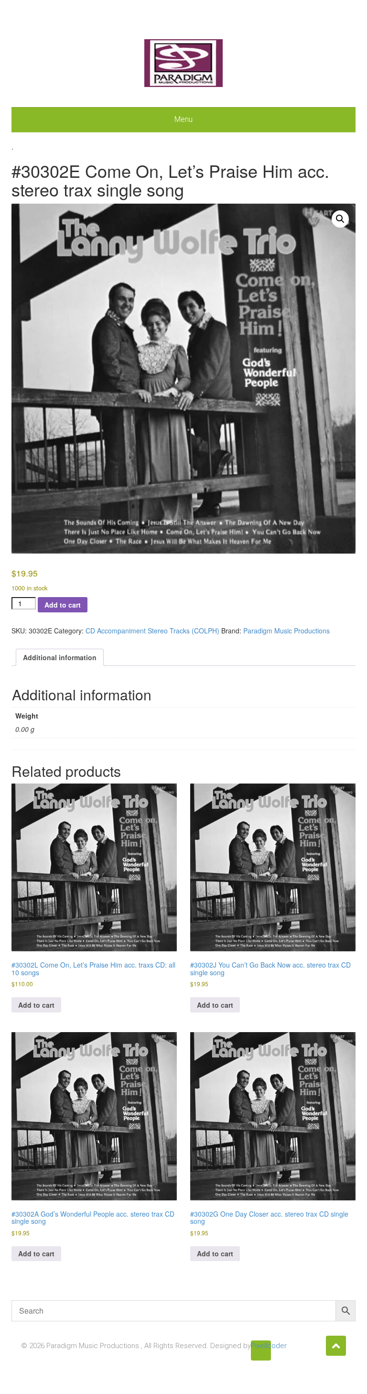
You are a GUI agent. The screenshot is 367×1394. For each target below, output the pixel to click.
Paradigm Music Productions (286, 630)
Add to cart (62, 605)
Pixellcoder (261, 1345)
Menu (183, 119)
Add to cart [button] (36, 1005)
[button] (340, 219)
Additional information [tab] (60, 657)
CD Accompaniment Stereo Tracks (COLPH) (152, 630)
